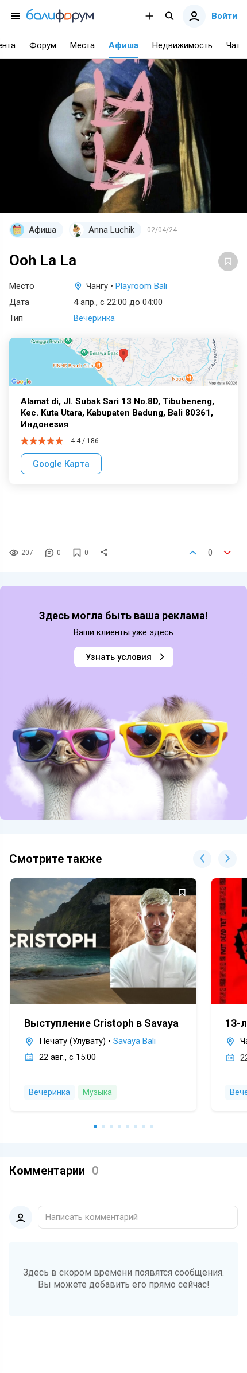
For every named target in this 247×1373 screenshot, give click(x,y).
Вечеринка (94, 318)
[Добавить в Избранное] (228, 261)
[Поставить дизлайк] (227, 552)
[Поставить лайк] (193, 552)
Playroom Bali (141, 286)
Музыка (97, 1092)
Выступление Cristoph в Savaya (101, 1023)
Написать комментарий (91, 1217)
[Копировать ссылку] (104, 552)
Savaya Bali (134, 1041)
